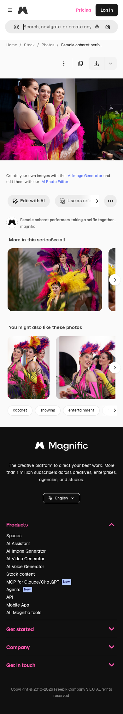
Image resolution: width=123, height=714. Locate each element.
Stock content (20, 574)
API (9, 597)
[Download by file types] (110, 63)
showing (47, 410)
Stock (29, 45)
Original (40, 84)
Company (18, 647)
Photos (48, 45)
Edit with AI (32, 201)
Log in (107, 10)
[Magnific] (61, 447)
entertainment (81, 410)
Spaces (13, 535)
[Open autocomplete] (14, 27)
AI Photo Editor (55, 181)
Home (11, 45)
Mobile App (17, 605)
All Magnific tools (23, 612)
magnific (27, 226)
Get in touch (20, 665)
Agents (18, 589)
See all (58, 240)
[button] (61, 498)
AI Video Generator (25, 558)
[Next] (97, 201)
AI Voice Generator (25, 566)
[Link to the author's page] (12, 223)
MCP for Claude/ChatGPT (38, 582)
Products (17, 524)
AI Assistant (18, 543)
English (61, 498)
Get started (20, 629)
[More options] (63, 63)
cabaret (20, 410)
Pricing (83, 10)
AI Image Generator (85, 175)
